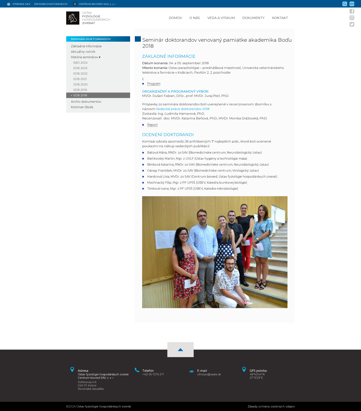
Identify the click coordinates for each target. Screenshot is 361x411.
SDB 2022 (80, 73)
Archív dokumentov (86, 101)
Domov (175, 18)
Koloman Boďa (82, 107)
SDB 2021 (80, 79)
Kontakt (280, 18)
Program (154, 83)
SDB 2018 (80, 95)
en (352, 3)
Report (152, 125)
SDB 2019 (80, 90)
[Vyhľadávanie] (344, 3)
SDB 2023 (80, 68)
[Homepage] (72, 18)
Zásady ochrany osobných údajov (271, 406)
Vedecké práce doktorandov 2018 (182, 109)
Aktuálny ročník (83, 52)
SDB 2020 (80, 84)
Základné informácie (86, 46)
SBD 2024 (80, 62)
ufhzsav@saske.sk (209, 374)
